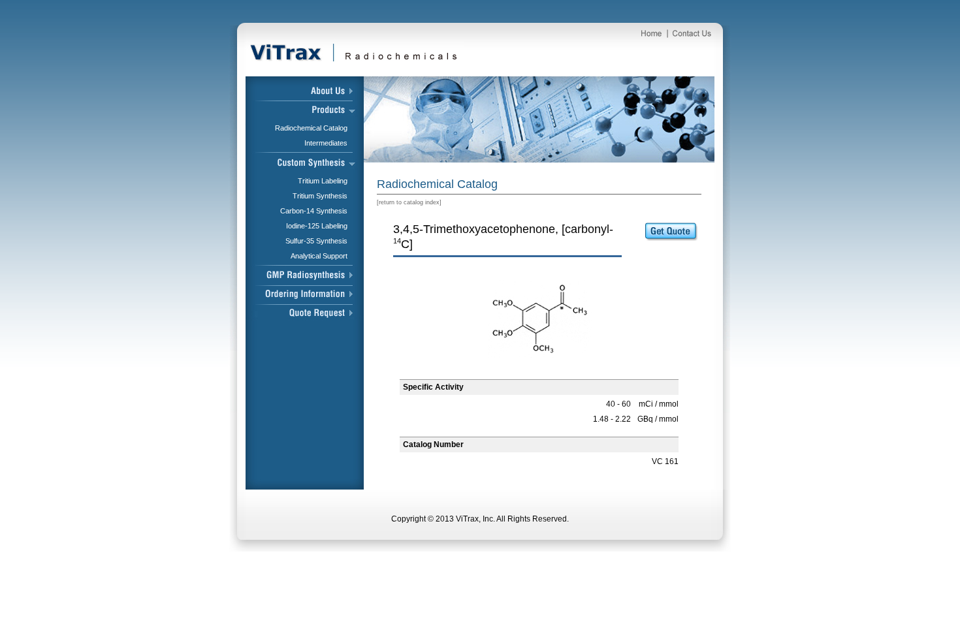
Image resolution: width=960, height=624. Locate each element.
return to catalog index (409, 202)
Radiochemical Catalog (311, 128)
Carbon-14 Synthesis (313, 211)
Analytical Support (319, 256)
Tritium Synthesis (320, 196)
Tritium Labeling (322, 181)
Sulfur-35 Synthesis (316, 241)
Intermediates (325, 143)
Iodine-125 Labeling (316, 226)
